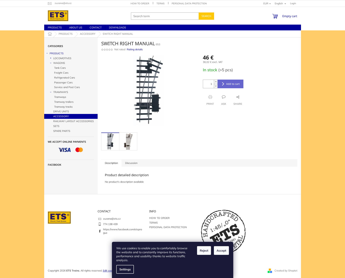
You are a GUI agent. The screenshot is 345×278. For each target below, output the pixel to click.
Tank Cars (60, 67)
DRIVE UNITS (61, 111)
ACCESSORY (61, 116)
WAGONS (59, 63)
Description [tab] (111, 163)
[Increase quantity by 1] (216, 82)
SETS (56, 126)
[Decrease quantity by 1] (216, 86)
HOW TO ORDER (140, 3)
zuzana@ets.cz (112, 218)
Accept (221, 250)
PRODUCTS (57, 53)
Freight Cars (61, 72)
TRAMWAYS (60, 92)
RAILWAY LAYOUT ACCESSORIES (73, 121)
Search (206, 16)
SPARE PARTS (61, 131)
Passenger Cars (63, 82)
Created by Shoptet (286, 270)
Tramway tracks (63, 106)
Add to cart (233, 84)
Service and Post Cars (67, 87)
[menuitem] (54, 27)
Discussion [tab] (131, 163)
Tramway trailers (64, 101)
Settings (125, 269)
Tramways (60, 97)
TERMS (160, 3)
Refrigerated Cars (64, 77)
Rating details (135, 49)
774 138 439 (110, 224)
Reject (204, 250)
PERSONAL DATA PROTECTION (189, 3)
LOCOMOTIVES (62, 58)
